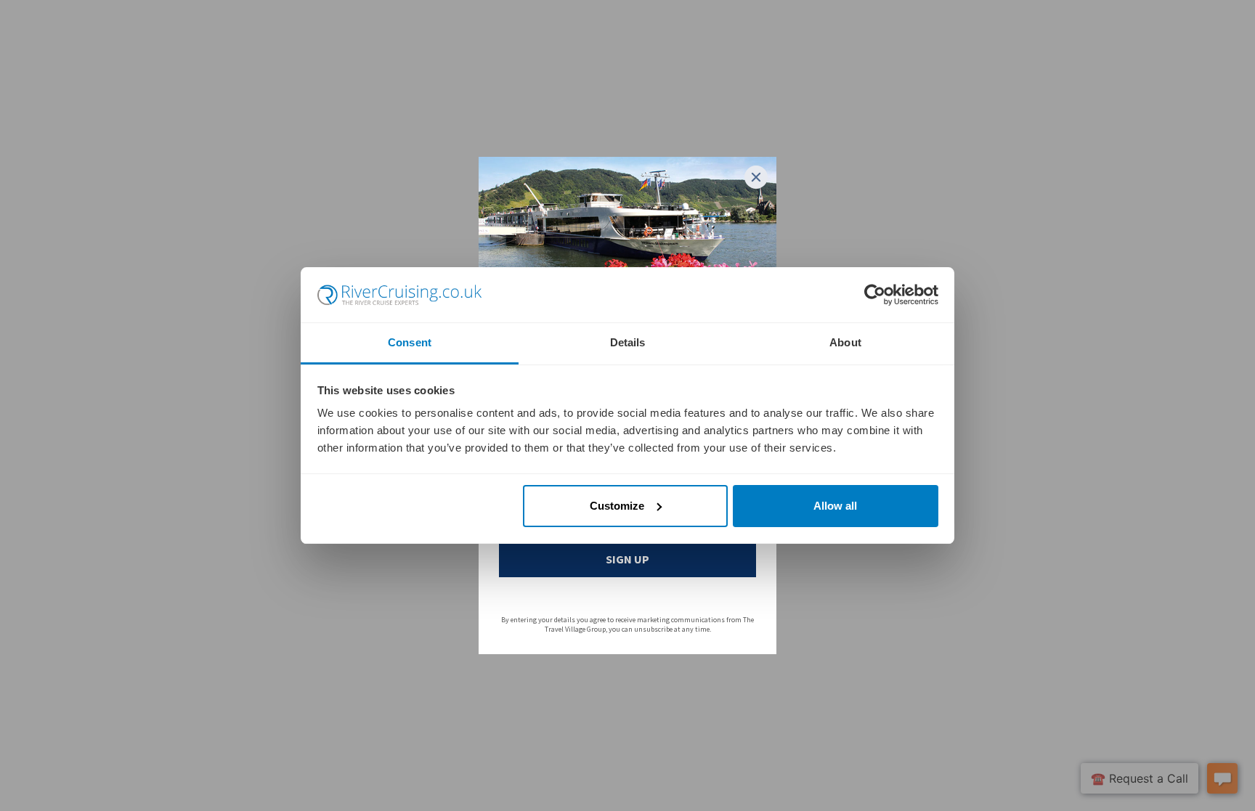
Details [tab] (628, 342)
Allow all (835, 506)
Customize (617, 506)
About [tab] (845, 342)
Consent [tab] (409, 342)
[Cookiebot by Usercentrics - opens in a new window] (874, 295)
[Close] (756, 177)
